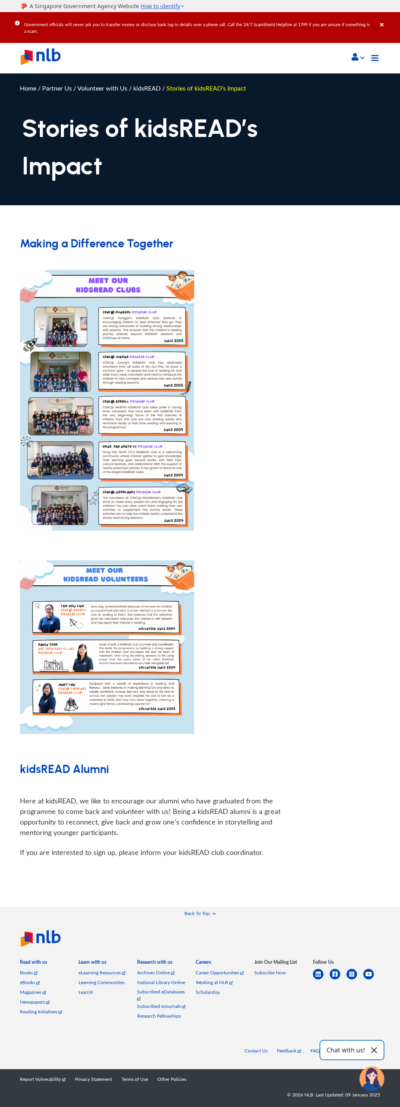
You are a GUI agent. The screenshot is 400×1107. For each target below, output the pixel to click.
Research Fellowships (159, 1016)
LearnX (86, 992)
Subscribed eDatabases (161, 992)
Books (27, 973)
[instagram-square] (354, 979)
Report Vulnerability (41, 1079)
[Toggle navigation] (375, 58)
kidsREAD (147, 88)
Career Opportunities (218, 973)
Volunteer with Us (103, 88)
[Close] (389, 19)
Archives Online (154, 973)
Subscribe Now (270, 973)
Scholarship (208, 992)
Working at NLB (212, 982)
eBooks (28, 982)
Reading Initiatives (39, 1012)
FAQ (315, 1051)
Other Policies (171, 1079)
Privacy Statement (93, 1079)
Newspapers (33, 1002)
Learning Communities (102, 982)
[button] (358, 57)
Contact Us (256, 1051)
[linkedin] (321, 979)
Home (28, 88)
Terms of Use (134, 1079)
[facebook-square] (338, 979)
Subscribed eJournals (159, 1006)
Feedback (287, 1051)
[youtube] (371, 979)
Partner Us (57, 88)
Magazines (31, 992)
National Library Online (161, 982)
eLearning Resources (100, 973)
